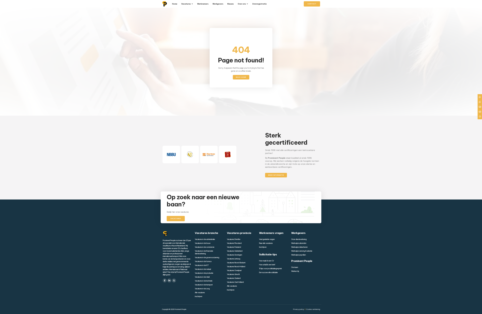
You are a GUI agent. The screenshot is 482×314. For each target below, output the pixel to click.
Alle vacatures (200, 292)
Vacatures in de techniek (203, 281)
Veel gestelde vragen (267, 239)
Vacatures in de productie (204, 273)
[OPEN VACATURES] (192, 4)
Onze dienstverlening (299, 239)
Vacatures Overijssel (234, 270)
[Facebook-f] (165, 280)
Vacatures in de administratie (205, 239)
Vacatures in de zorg (202, 289)
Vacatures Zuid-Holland (235, 282)
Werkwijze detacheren (299, 247)
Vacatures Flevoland (234, 243)
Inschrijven (198, 296)
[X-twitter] (174, 280)
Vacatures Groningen (234, 255)
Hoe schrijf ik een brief (267, 265)
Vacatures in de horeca (203, 261)
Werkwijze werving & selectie (301, 251)
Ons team (294, 267)
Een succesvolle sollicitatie (268, 272)
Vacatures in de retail (202, 277)
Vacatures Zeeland (233, 278)
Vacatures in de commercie (204, 247)
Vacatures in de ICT (202, 265)
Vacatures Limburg (233, 259)
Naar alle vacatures (266, 243)
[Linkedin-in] (169, 280)
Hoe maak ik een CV (266, 261)
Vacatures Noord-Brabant (236, 263)
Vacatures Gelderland (234, 251)
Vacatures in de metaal (203, 269)
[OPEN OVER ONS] (247, 4)
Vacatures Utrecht (233, 274)
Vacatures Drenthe (233, 239)
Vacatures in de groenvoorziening (207, 257)
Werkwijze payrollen (298, 255)
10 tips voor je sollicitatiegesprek (270, 268)
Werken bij (295, 271)
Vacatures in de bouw (202, 243)
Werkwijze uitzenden (298, 243)
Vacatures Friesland (234, 247)
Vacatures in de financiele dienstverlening (204, 252)
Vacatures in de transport (204, 285)
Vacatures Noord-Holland (236, 266)
